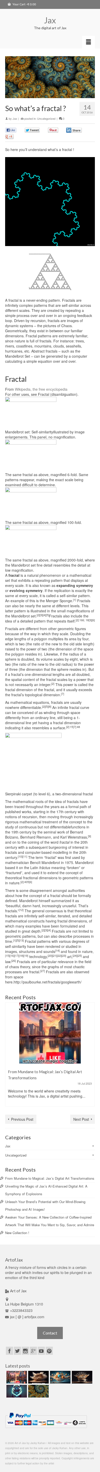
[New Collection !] (16, 1391)
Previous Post (22, 1119)
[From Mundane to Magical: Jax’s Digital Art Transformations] (49, 1033)
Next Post (81, 1119)
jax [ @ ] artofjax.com (27, 1316)
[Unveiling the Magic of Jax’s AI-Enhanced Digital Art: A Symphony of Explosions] (38, 1377)
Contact (50, 1332)
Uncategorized (46, 118)
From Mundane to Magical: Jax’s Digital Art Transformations (49, 1178)
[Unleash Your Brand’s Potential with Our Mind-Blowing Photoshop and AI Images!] (60, 1377)
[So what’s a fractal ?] (38, 1391)
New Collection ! (17, 1232)
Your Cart (24, 4)
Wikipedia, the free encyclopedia (41, 389)
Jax (50, 20)
